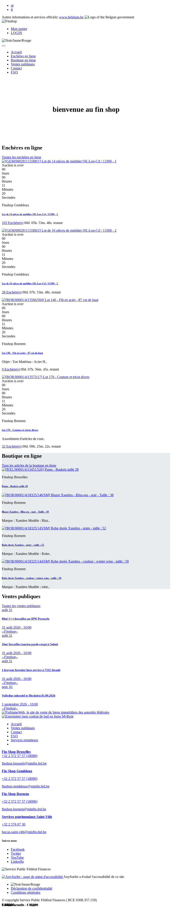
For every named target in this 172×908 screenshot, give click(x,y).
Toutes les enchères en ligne (21, 157)
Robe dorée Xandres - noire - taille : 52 (23, 545)
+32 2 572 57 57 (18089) (19, 756)
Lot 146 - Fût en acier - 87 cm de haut (22, 353)
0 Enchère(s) (11, 369)
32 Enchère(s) (12, 446)
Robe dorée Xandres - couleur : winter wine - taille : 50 (31, 578)
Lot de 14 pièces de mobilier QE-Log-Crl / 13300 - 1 (30, 214)
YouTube (17, 857)
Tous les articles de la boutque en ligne (29, 465)
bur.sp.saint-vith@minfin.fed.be (24, 832)
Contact (16, 732)
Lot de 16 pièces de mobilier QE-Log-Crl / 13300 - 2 (30, 283)
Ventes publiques (23, 728)
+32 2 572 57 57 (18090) (19, 779)
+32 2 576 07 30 (13, 824)
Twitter (16, 853)
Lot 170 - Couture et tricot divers (20, 430)
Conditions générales (25, 892)
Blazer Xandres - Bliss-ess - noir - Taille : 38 (25, 511)
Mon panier (19, 29)
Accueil (16, 724)
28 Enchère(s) (12, 292)
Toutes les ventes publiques (21, 606)
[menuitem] (16, 52)
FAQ (14, 736)
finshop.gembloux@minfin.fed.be (25, 786)
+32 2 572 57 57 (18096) (19, 801)
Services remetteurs (24, 740)
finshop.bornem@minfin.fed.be (24, 809)
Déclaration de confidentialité (31, 888)
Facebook (18, 849)
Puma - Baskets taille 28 (15, 486)
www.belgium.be (71, 17)
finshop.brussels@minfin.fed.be (24, 763)
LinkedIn (17, 861)
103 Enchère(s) (12, 223)
